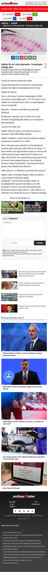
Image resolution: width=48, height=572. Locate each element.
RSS (36, 502)
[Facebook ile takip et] (15, 511)
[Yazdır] (30, 57)
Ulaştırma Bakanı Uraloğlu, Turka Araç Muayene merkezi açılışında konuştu (22, 535)
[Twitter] (17, 57)
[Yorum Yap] (34, 57)
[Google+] (21, 57)
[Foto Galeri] (38, 3)
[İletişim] (41, 3)
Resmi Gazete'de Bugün (10, 538)
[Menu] (27, 3)
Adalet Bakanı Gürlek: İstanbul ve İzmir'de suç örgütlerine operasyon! (24, 546)
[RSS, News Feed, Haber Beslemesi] (24, 511)
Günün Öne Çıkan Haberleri (10, 525)
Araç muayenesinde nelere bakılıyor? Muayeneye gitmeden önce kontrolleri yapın (21, 541)
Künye (12, 504)
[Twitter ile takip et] (19, 511)
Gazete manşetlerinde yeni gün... (13, 532)
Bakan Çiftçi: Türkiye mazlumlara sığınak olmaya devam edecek (22, 543)
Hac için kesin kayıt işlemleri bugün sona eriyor (17, 560)
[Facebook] (13, 57)
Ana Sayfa (12, 502)
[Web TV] (34, 3)
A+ (45, 64)
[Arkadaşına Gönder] (26, 57)
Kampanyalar (36, 504)
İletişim (12, 506)
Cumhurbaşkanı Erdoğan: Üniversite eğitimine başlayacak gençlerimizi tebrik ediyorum (23, 555)
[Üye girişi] (28, 511)
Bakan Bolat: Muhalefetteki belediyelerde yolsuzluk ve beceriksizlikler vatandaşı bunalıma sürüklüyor (23, 552)
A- (45, 67)
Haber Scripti (22, 519)
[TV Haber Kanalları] (30, 3)
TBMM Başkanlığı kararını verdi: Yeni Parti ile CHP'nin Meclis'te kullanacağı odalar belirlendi (21, 558)
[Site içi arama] (45, 3)
